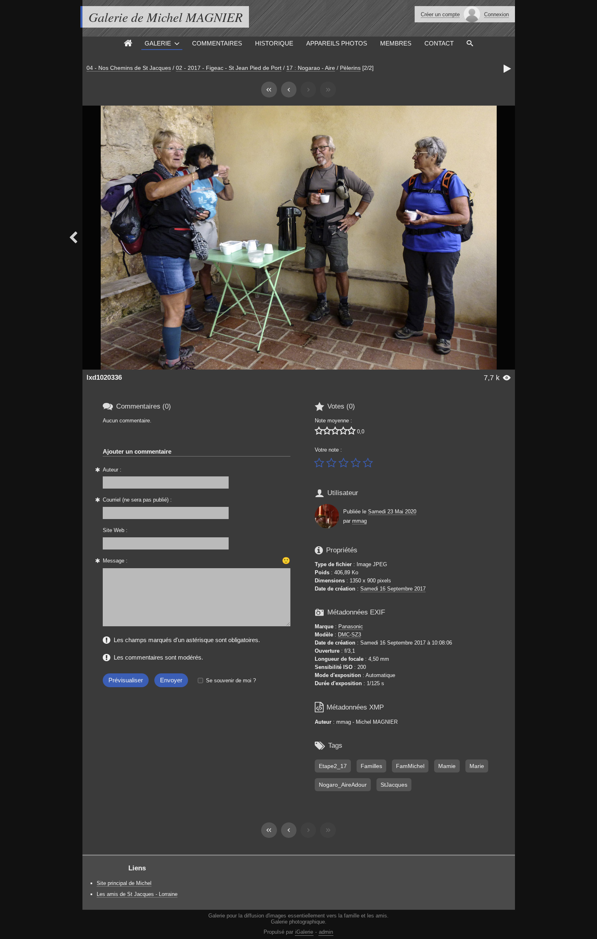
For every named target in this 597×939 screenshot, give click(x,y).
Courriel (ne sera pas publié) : (137, 500)
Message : (115, 561)
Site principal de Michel (124, 883)
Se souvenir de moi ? (231, 680)
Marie (476, 766)
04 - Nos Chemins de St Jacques (129, 68)
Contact (439, 43)
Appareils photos (336, 43)
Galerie (158, 43)
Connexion (496, 14)
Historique (274, 43)
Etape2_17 (333, 766)
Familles (371, 766)
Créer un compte (440, 14)
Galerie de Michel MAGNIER (166, 17)
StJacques (394, 784)
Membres (395, 43)
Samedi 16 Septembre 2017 (393, 589)
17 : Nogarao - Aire (310, 68)
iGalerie (304, 932)
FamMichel (410, 766)
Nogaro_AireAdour (343, 784)
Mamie (447, 766)
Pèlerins (350, 68)
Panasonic (350, 626)
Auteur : (112, 470)
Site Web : (115, 530)
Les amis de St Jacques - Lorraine (137, 894)
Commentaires (217, 43)
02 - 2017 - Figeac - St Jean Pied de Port (228, 68)
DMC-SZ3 (349, 635)
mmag (359, 521)
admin (326, 932)
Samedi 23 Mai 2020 (392, 511)
